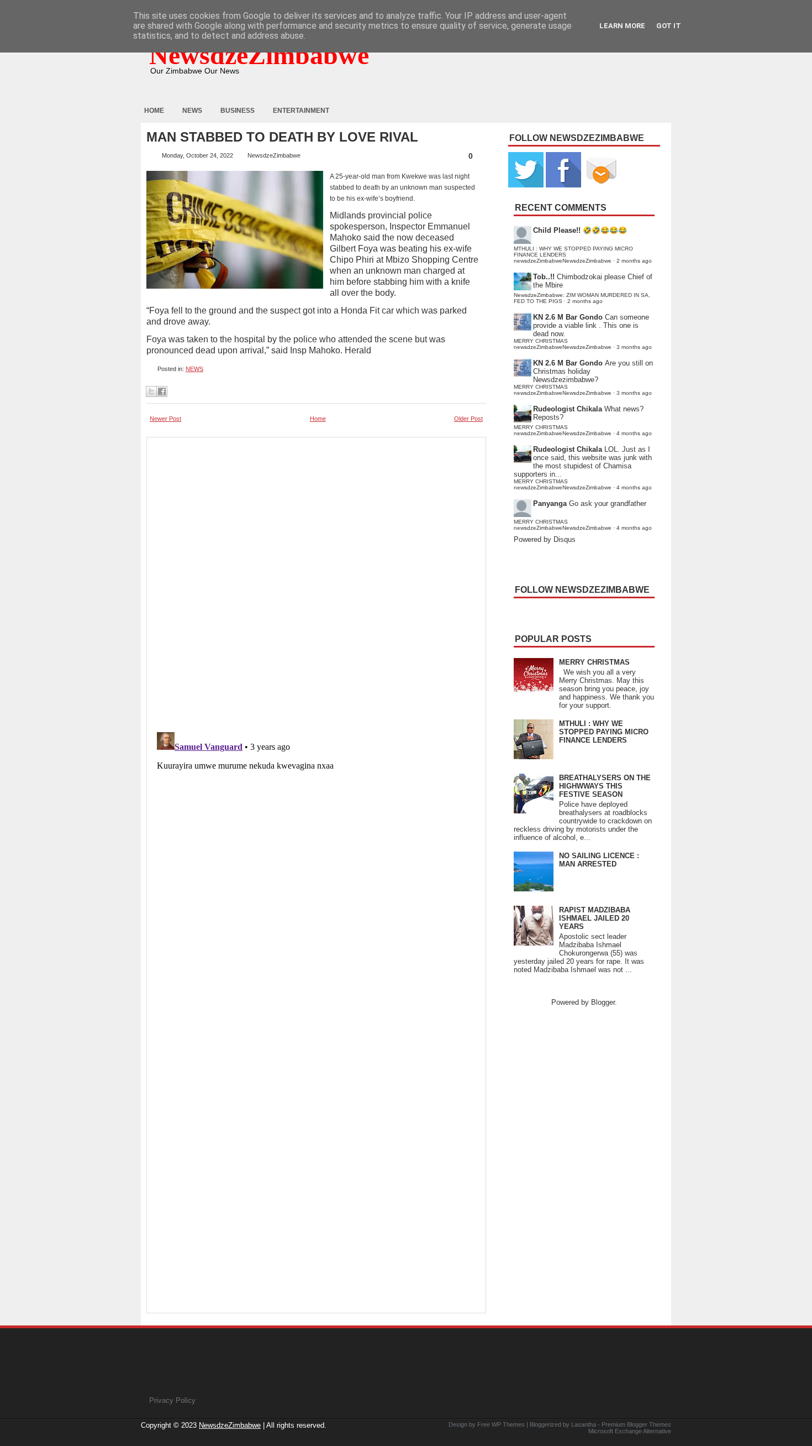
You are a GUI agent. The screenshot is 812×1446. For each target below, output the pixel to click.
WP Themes (508, 1424)
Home (154, 110)
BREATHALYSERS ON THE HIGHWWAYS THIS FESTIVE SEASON (605, 786)
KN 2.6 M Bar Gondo (568, 317)
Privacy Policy (172, 1400)
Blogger (603, 1002)
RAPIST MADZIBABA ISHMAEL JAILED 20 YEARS (594, 918)
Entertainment (301, 110)
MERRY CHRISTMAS (594, 662)
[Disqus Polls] (316, 581)
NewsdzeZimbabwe (259, 55)
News (192, 110)
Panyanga (550, 503)
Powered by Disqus (545, 539)
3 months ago (634, 347)
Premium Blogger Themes (636, 1424)
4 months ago (634, 433)
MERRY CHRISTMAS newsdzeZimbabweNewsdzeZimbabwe (562, 344)
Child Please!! (557, 230)
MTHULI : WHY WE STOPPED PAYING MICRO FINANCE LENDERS (603, 731)
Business (237, 110)
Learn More (622, 26)
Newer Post (165, 418)
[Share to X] (151, 391)
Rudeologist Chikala (567, 409)
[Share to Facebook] (161, 391)
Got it (668, 26)
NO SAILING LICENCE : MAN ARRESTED (599, 860)
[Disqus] (316, 866)
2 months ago (634, 261)
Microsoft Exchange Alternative (629, 1431)
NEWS (194, 369)
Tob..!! (544, 277)
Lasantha (583, 1424)
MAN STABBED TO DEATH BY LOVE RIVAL (282, 137)
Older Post (468, 418)
